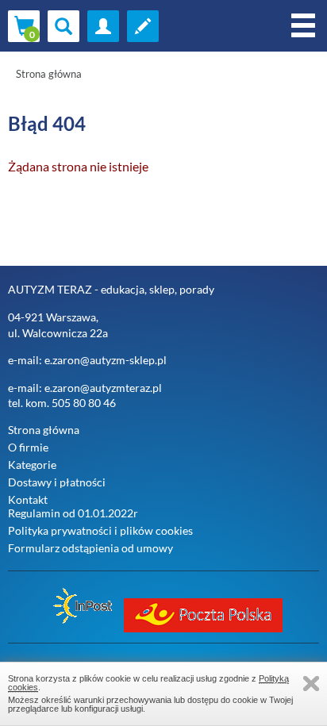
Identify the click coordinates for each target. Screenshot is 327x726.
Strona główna (49, 73)
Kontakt (28, 499)
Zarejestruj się (143, 26)
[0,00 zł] (24, 26)
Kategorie (32, 464)
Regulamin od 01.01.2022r (73, 513)
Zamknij (311, 683)
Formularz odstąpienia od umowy (90, 548)
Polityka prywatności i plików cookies (100, 530)
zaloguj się (103, 26)
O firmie (28, 447)
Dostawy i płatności (57, 482)
